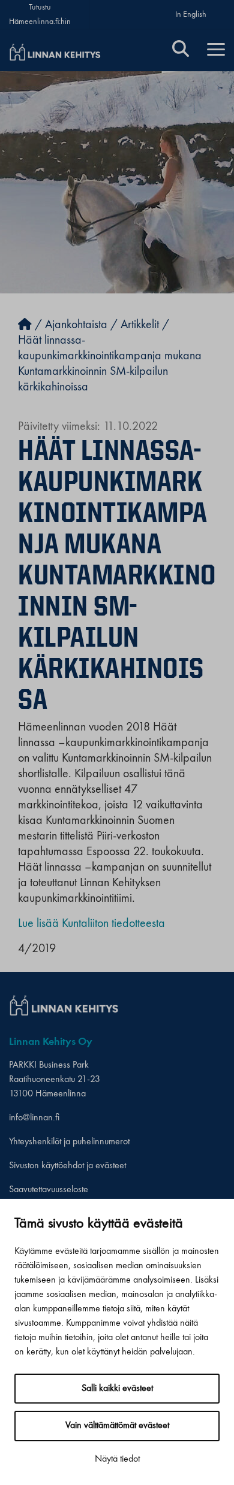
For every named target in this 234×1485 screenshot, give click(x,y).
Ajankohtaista (76, 325)
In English (190, 14)
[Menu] (216, 50)
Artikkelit (140, 325)
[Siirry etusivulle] (25, 325)
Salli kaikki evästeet (117, 1388)
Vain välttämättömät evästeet (117, 1426)
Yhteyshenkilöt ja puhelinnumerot (69, 1142)
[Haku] (180, 50)
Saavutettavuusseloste (48, 1190)
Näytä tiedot (117, 1459)
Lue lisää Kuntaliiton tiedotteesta (91, 924)
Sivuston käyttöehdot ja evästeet (67, 1166)
